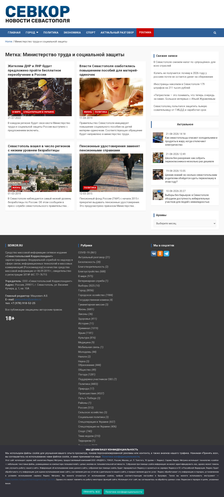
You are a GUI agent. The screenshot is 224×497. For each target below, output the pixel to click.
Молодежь (84, 351)
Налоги (82, 356)
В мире (16, 112)
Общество (84, 369)
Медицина (84, 342)
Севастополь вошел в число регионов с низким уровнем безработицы (39, 148)
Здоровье (84, 318)
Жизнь (88, 112)
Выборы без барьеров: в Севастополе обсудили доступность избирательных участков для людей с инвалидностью (187, 198)
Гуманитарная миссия (91, 304)
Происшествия (87, 393)
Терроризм (84, 440)
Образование (86, 365)
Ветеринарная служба (91, 280)
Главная (14, 32)
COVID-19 (84, 252)
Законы (83, 314)
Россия (82, 407)
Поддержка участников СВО (95, 379)
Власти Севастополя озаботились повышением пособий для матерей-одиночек (108, 70)
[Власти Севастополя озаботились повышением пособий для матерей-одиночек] (111, 97)
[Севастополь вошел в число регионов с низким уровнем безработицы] (40, 172)
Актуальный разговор (117, 32)
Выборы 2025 (86, 285)
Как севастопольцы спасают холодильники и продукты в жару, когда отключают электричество (191, 141)
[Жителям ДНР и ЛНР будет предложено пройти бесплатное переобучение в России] (40, 97)
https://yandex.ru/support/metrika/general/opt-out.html (30, 479)
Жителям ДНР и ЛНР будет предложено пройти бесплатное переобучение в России (34, 70)
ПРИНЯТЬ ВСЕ (91, 491)
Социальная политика (91, 417)
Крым (81, 333)
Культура (83, 337)
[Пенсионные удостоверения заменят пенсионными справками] (111, 172)
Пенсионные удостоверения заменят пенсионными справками (109, 148)
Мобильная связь (89, 347)
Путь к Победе (87, 398)
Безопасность (86, 262)
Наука (81, 361)
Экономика (72, 32)
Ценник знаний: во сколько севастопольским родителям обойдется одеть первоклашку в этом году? (191, 178)
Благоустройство (88, 271)
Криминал (84, 328)
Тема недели (86, 436)
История (83, 323)
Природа (83, 388)
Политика (50, 32)
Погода (82, 374)
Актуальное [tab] (185, 124)
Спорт (90, 32)
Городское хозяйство (91, 295)
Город (30, 32)
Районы (83, 402)
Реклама (145, 32)
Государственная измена (93, 299)
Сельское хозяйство (90, 412)
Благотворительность (91, 266)
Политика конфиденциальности (120, 456)
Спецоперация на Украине (94, 426)
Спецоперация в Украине (38, 112)
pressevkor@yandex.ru (28, 299)
